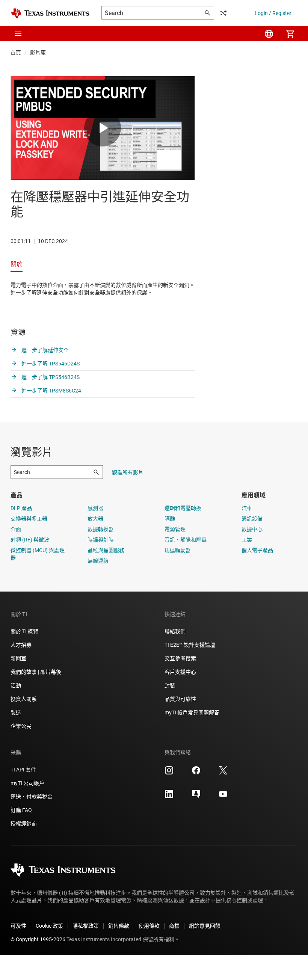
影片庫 (38, 53)
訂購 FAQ (21, 810)
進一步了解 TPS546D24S (50, 364)
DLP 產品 (21, 508)
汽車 (247, 508)
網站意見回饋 (204, 926)
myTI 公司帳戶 (27, 783)
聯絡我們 (175, 631)
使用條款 (149, 926)
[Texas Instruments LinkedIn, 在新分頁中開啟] (169, 797)
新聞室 (18, 658)
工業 (247, 540)
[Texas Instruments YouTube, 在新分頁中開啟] (223, 797)
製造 (16, 712)
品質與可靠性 (180, 699)
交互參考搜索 (180, 658)
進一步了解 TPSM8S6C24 (50, 391)
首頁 (16, 53)
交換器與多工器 (29, 519)
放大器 (95, 519)
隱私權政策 (85, 926)
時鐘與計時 (101, 540)
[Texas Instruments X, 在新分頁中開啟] (223, 773)
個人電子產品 (257, 550)
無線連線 (98, 561)
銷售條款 (118, 926)
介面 (16, 529)
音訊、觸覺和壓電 (186, 540)
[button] (18, 33)
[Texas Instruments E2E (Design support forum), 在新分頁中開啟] (196, 797)
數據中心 (252, 529)
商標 (174, 926)
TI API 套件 (23, 770)
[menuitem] (268, 33)
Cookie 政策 (49, 926)
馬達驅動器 (178, 550)
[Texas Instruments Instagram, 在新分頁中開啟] (169, 773)
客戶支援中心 (180, 672)
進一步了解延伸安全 (44, 350)
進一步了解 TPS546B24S (50, 377)
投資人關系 (24, 699)
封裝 (170, 685)
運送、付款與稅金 (32, 797)
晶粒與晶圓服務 (106, 550)
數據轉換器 (101, 529)
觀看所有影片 (127, 472)
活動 (16, 685)
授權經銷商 (24, 824)
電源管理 (175, 529)
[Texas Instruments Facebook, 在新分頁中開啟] (196, 773)
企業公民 (21, 726)
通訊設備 (252, 519)
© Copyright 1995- (38, 939)
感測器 (95, 508)
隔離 (170, 519)
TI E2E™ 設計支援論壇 (190, 645)
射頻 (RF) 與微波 (30, 540)
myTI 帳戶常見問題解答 (192, 712)
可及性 (18, 926)
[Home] (50, 13)
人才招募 (21, 645)
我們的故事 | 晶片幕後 (36, 672)
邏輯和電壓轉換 (183, 508)
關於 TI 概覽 (24, 631)
